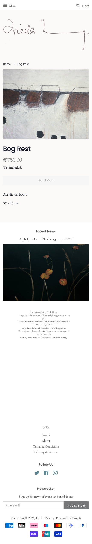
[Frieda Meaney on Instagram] (55, 474)
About (46, 441)
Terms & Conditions (46, 447)
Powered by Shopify (69, 518)
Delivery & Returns (46, 452)
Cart (85, 6)
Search (46, 435)
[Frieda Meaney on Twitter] (37, 474)
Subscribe (76, 505)
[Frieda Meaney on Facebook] (46, 474)
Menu (12, 6)
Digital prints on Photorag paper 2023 (46, 239)
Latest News (46, 231)
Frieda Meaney (45, 518)
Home (7, 64)
